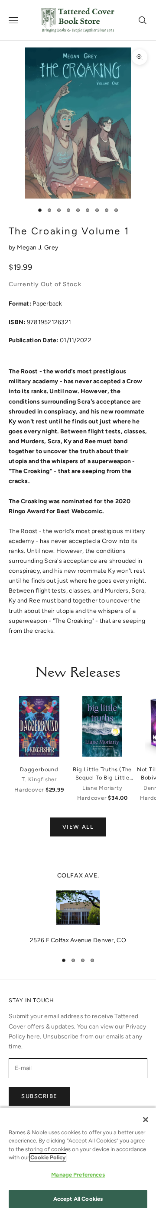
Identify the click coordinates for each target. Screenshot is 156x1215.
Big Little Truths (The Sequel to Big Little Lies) (102, 774)
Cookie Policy (47, 1157)
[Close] (145, 1119)
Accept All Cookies (78, 1199)
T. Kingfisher (39, 779)
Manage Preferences (77, 1174)
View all (78, 827)
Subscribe (39, 1096)
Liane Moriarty (102, 788)
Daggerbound (39, 769)
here (33, 1036)
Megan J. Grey (37, 247)
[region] (78, 908)
